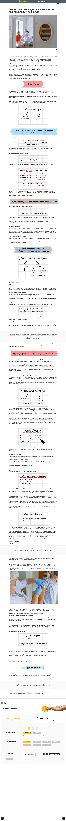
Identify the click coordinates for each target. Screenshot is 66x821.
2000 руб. (46, 745)
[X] (5, 703)
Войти (64, 3)
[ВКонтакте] (1, 703)
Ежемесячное (27, 732)
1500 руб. (37, 745)
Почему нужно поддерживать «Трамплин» (51, 753)
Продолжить (9, 758)
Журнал (32, 3)
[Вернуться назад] (2, 818)
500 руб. (56, 741)
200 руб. (37, 741)
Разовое (37, 732)
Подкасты (37, 3)
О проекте (28, 3)
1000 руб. (27, 745)
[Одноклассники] (2, 703)
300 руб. (46, 741)
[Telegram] (4, 703)
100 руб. (27, 741)
